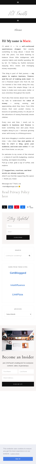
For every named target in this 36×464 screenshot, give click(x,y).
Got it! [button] (18, 459)
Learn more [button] (14, 454)
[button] (18, 2)
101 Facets (18, 14)
